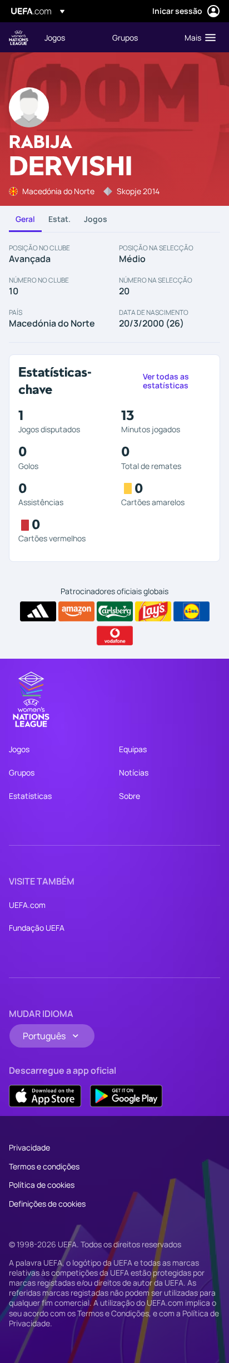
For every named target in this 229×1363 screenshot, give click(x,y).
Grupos (21, 772)
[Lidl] (191, 611)
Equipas (133, 749)
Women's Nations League (18, 37)
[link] (54, 37)
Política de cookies (41, 1184)
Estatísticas (30, 796)
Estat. (59, 219)
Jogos (95, 219)
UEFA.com (27, 905)
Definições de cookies (47, 1203)
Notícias (133, 772)
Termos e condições (44, 1166)
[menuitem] (69, 37)
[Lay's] (153, 611)
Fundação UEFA (36, 927)
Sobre (129, 796)
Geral (25, 219)
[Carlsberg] (115, 611)
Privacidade (29, 1147)
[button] (197, 37)
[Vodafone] (115, 636)
